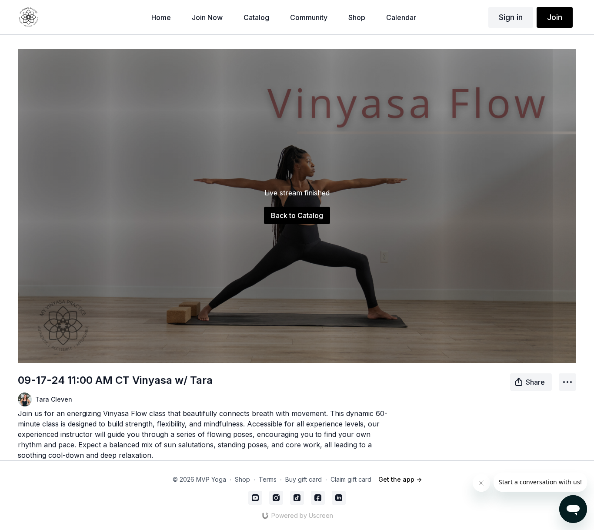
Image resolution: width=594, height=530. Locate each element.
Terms (268, 479)
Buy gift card (303, 479)
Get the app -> (400, 479)
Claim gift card (350, 479)
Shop (242, 479)
